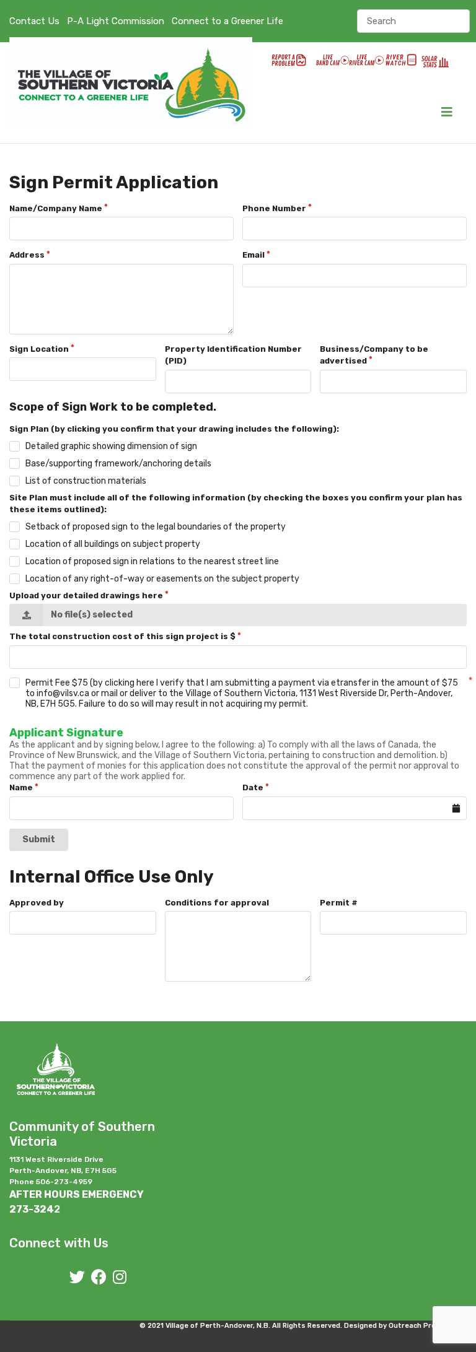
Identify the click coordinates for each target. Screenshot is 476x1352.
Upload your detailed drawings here (86, 595)
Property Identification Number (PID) (233, 355)
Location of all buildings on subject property (112, 544)
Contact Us (34, 21)
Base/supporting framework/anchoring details (118, 463)
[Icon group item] (77, 1277)
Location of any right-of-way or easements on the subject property (162, 579)
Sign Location (39, 349)
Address (27, 254)
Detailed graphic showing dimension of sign (111, 446)
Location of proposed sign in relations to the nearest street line (152, 561)
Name (21, 787)
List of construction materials (85, 481)
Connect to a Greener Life (227, 21)
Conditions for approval (217, 902)
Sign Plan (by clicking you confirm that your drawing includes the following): (174, 429)
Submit (38, 839)
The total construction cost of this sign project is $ (122, 636)
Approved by (36, 902)
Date (252, 787)
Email (253, 254)
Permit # (339, 902)
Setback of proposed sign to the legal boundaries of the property (155, 526)
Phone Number (274, 208)
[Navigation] (446, 112)
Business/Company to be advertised (374, 355)
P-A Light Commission (115, 21)
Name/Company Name (55, 208)
